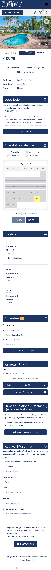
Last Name (8, 477)
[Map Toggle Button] (34, 12)
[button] (3, 32)
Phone (6, 498)
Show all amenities (25, 351)
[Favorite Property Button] (46, 21)
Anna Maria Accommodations (34, 556)
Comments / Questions (13, 509)
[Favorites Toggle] (46, 12)
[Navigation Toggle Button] (46, 4)
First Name (8, 466)
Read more (25, 131)
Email (5, 487)
